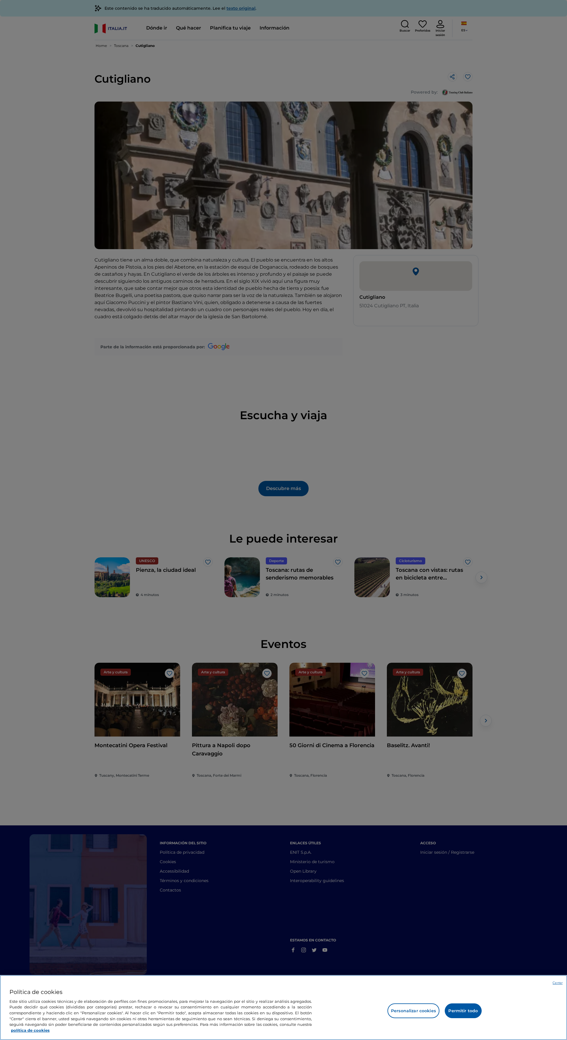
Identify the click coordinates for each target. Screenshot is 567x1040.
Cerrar (558, 983)
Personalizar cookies (413, 1010)
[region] (283, 1007)
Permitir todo (463, 1010)
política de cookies (30, 1030)
